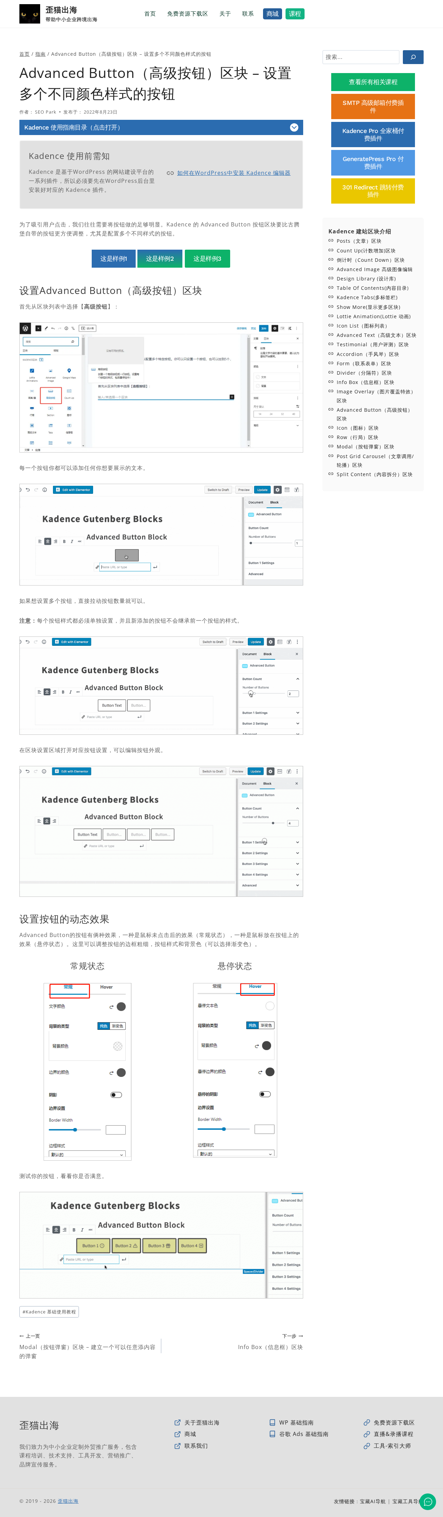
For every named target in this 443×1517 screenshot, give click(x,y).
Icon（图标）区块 (358, 428)
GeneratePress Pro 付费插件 (373, 162)
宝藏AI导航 (373, 1501)
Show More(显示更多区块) (368, 307)
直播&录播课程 (394, 1434)
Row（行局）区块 (358, 437)
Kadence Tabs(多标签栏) (367, 297)
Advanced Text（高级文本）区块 (377, 335)
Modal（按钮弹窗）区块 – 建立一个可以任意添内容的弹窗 (87, 1346)
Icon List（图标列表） (363, 325)
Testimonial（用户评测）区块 (373, 344)
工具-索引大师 (392, 1445)
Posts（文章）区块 (359, 241)
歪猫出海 (68, 1501)
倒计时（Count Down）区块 (371, 260)
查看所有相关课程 (373, 82)
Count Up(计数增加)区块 (366, 250)
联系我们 (196, 1445)
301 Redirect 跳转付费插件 (373, 191)
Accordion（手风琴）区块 (368, 354)
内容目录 (396, 288)
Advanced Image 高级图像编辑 (375, 269)
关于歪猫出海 (202, 1422)
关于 (225, 13)
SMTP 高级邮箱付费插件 (373, 106)
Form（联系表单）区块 (364, 363)
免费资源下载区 (187, 13)
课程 (295, 13)
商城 (272, 13)
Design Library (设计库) (366, 278)
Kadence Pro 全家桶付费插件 (373, 134)
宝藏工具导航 (408, 1501)
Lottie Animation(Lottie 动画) (374, 316)
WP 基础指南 (296, 1422)
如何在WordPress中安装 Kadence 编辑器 (234, 173)
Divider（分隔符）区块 (364, 372)
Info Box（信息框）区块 (270, 1342)
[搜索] (413, 57)
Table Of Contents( (361, 288)
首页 (150, 13)
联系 (248, 13)
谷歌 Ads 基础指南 (304, 1434)
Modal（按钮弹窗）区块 (366, 446)
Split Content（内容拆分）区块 (375, 474)
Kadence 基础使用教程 (49, 1312)
